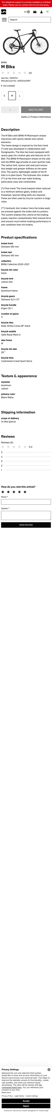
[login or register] (41, 11)
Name (4, 497)
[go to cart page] (48, 11)
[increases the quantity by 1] (14, 110)
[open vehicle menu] (34, 11)
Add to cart (36, 109)
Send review (26, 525)
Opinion (5, 508)
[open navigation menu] (4, 19)
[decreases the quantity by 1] (5, 110)
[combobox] (30, 19)
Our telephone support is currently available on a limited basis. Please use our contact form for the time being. (26, 3)
